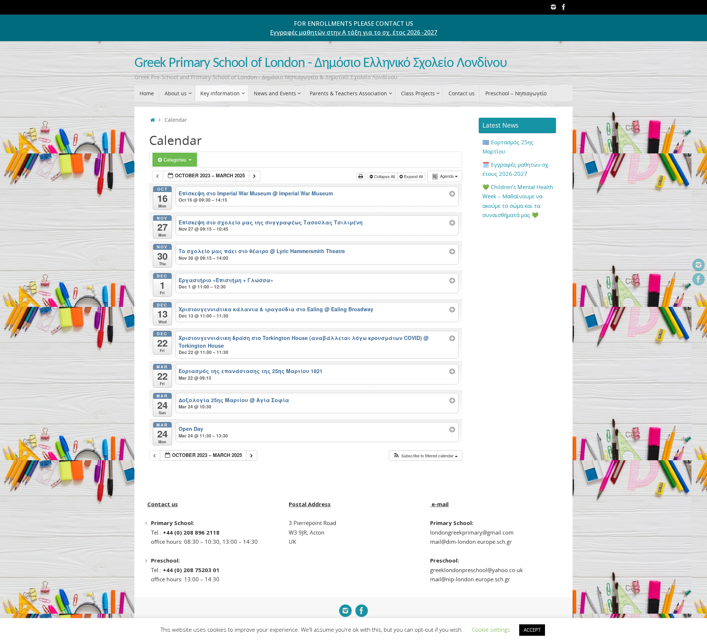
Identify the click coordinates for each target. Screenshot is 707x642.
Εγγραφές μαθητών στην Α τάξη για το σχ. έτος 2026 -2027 (353, 32)
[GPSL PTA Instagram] (553, 7)
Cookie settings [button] (491, 629)
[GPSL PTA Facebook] (564, 7)
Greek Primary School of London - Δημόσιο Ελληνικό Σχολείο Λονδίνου (320, 63)
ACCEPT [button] (532, 630)
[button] (425, 456)
